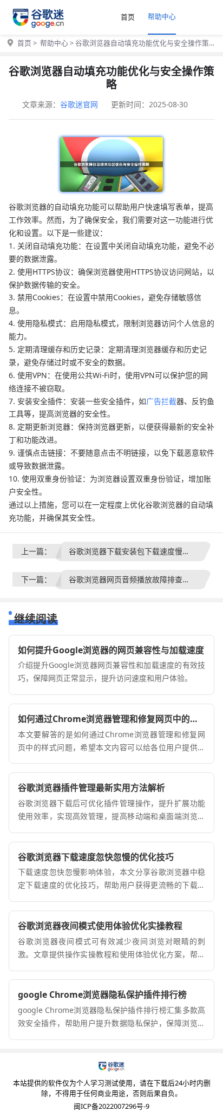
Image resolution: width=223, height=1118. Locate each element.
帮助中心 (162, 16)
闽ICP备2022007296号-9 (111, 1106)
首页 (128, 17)
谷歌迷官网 (79, 104)
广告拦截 (161, 401)
